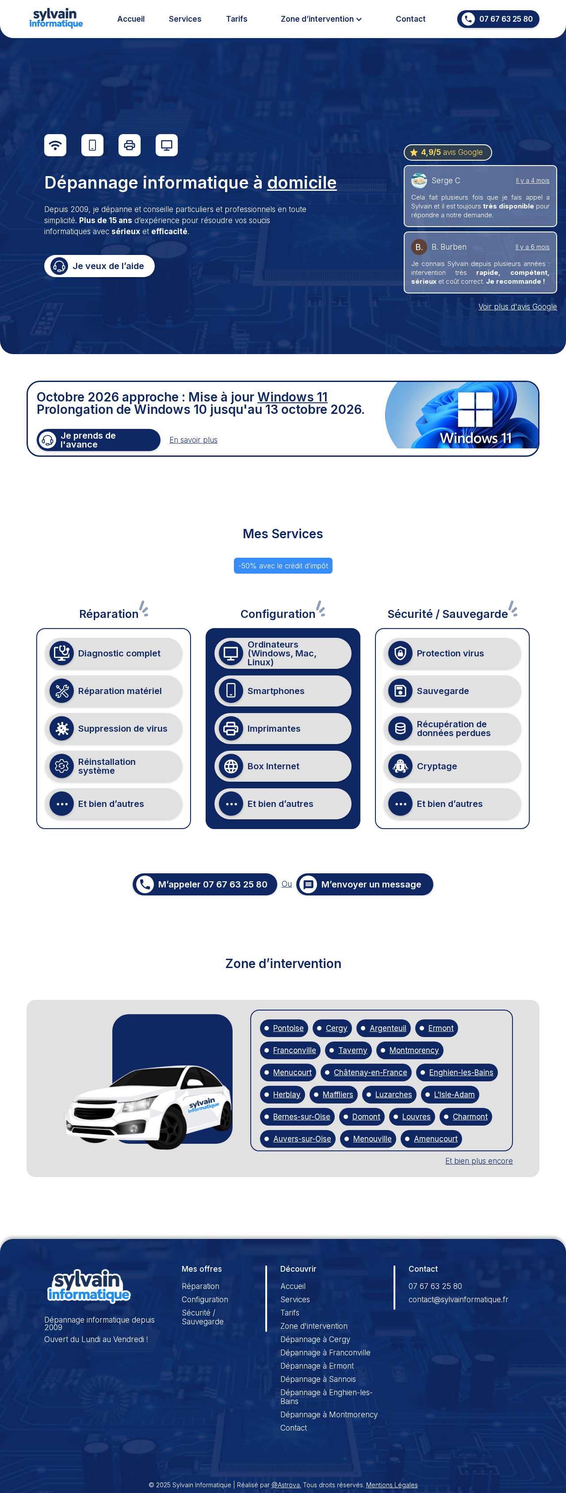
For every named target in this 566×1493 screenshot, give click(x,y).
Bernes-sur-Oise (301, 1117)
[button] (321, 19)
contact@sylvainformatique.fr (459, 1299)
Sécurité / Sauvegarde (203, 1317)
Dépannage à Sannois (318, 1379)
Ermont (441, 1028)
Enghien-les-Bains (461, 1072)
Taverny (352, 1050)
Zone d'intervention (314, 1326)
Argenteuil (388, 1028)
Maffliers (338, 1095)
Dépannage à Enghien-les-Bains (326, 1397)
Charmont (470, 1117)
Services (185, 19)
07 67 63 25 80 (435, 1286)
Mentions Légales (392, 1485)
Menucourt (292, 1072)
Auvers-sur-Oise (302, 1139)
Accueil (131, 19)
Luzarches (393, 1095)
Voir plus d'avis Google (517, 306)
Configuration (205, 1299)
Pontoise (288, 1028)
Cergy (337, 1028)
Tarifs (237, 19)
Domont (366, 1117)
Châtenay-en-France (370, 1072)
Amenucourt (436, 1139)
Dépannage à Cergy (315, 1339)
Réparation (200, 1286)
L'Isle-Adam (454, 1095)
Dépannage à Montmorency (329, 1414)
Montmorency (414, 1050)
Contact (411, 19)
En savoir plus (193, 440)
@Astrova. (286, 1485)
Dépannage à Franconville (325, 1352)
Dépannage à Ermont (317, 1366)
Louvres (416, 1117)
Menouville (372, 1139)
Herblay (287, 1095)
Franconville (294, 1050)
